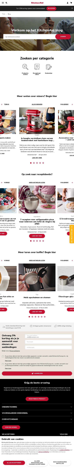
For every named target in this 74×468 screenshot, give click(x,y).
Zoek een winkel (11, 427)
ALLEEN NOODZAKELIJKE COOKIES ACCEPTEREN (37, 462)
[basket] (71, 3)
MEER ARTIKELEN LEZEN (37, 182)
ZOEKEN (63, 36)
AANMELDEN (38, 373)
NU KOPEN (51, 8)
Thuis (3, 14)
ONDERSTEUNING (9, 407)
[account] (67, 3)
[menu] (3, 3)
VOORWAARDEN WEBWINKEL (15, 413)
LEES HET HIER (37, 236)
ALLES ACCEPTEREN (14, 462)
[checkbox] (3, 357)
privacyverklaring (44, 452)
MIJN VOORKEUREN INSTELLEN (60, 462)
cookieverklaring (64, 450)
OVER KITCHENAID (10, 419)
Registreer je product (37, 399)
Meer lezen (8, 360)
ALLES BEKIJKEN (37, 104)
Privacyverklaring (14, 351)
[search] (6, 3)
